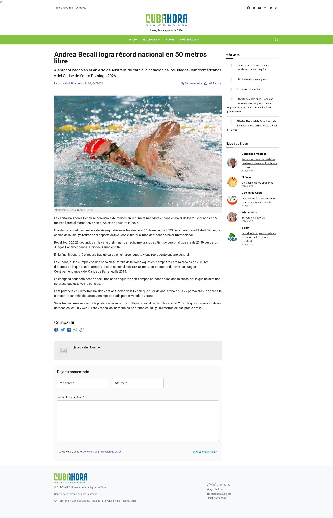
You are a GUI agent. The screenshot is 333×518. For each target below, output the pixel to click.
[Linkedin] (69, 329)
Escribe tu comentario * (70, 397)
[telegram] (270, 8)
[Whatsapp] (75, 329)
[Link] (81, 329)
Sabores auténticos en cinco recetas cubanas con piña (258, 200)
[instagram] (265, 8)
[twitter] (254, 8)
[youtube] (259, 8)
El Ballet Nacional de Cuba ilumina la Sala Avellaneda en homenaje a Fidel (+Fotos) (252, 125)
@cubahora (216, 489)
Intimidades (249, 212)
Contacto (81, 7)
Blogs (170, 39)
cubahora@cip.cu (221, 493)
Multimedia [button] (188, 39)
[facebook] (248, 8)
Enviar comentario (205, 452)
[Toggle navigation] (276, 40)
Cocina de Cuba (252, 192)
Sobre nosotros (64, 7)
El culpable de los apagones (252, 79)
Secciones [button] (149, 39)
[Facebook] (56, 329)
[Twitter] (63, 329)
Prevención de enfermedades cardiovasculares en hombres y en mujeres (259, 163)
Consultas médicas (254, 153)
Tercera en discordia (248, 89)
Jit (85, 83)
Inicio (133, 39)
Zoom (245, 227)
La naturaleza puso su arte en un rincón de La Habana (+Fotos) (259, 237)
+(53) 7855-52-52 (220, 484)
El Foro (246, 177)
